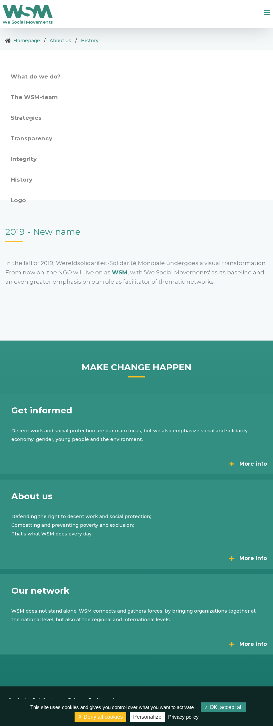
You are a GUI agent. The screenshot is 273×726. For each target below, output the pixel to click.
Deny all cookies (102, 717)
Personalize (147, 717)
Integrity (24, 159)
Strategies (26, 117)
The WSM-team (34, 97)
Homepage (26, 41)
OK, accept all (225, 707)
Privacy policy (183, 717)
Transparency (31, 138)
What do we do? (36, 76)
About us (60, 41)
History (90, 41)
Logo (18, 200)
